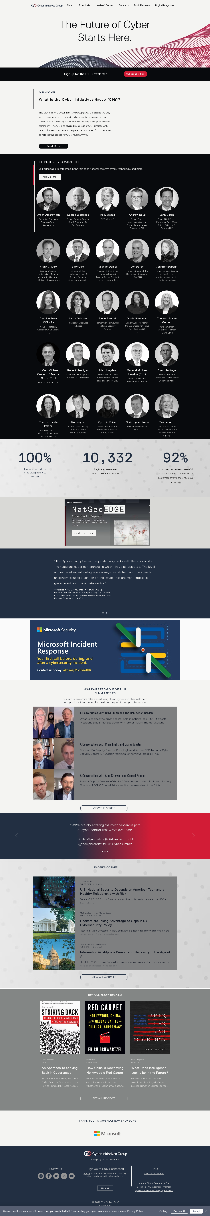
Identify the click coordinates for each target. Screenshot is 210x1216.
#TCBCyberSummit (116, 852)
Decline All (179, 1211)
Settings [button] (163, 1211)
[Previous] (16, 836)
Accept (196, 1211)
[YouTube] (72, 1176)
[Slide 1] (103, 613)
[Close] (206, 1211)
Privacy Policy (135, 1211)
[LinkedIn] (64, 1176)
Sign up (87, 1173)
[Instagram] (41, 1176)
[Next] (193, 836)
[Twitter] (56, 1176)
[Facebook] (49, 1176)
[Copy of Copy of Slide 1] (107, 851)
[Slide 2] (106, 613)
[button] (123, 5)
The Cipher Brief (110, 1202)
